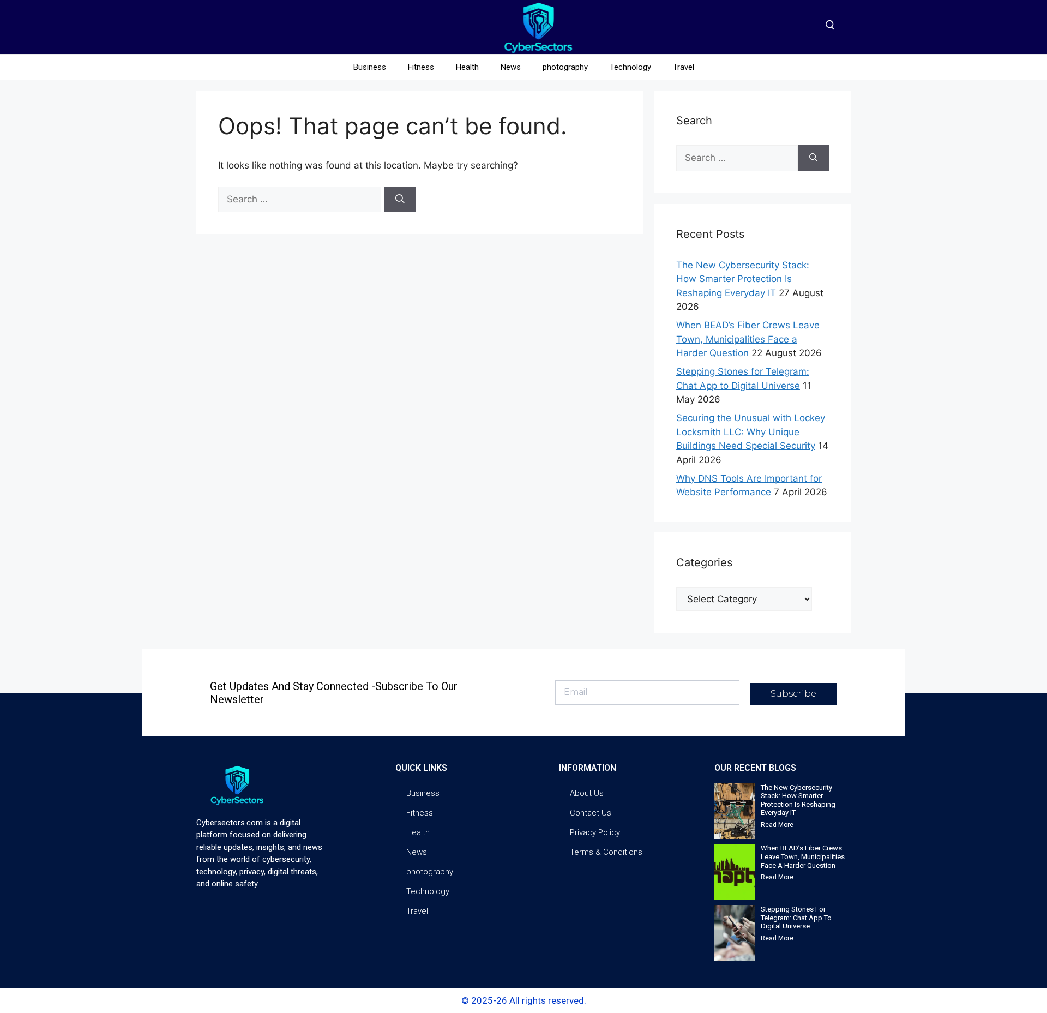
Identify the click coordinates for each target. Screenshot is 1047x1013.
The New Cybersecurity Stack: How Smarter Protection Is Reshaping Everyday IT (742, 279)
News (511, 67)
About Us (587, 793)
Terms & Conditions (606, 852)
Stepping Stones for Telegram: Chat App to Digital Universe (796, 917)
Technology (630, 67)
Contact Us (590, 813)
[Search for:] (301, 199)
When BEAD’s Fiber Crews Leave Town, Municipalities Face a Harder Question (748, 339)
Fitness (421, 67)
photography (565, 67)
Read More (777, 825)
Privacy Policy (595, 832)
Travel (683, 67)
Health (467, 67)
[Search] (400, 200)
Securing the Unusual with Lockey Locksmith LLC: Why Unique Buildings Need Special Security (750, 431)
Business (369, 67)
